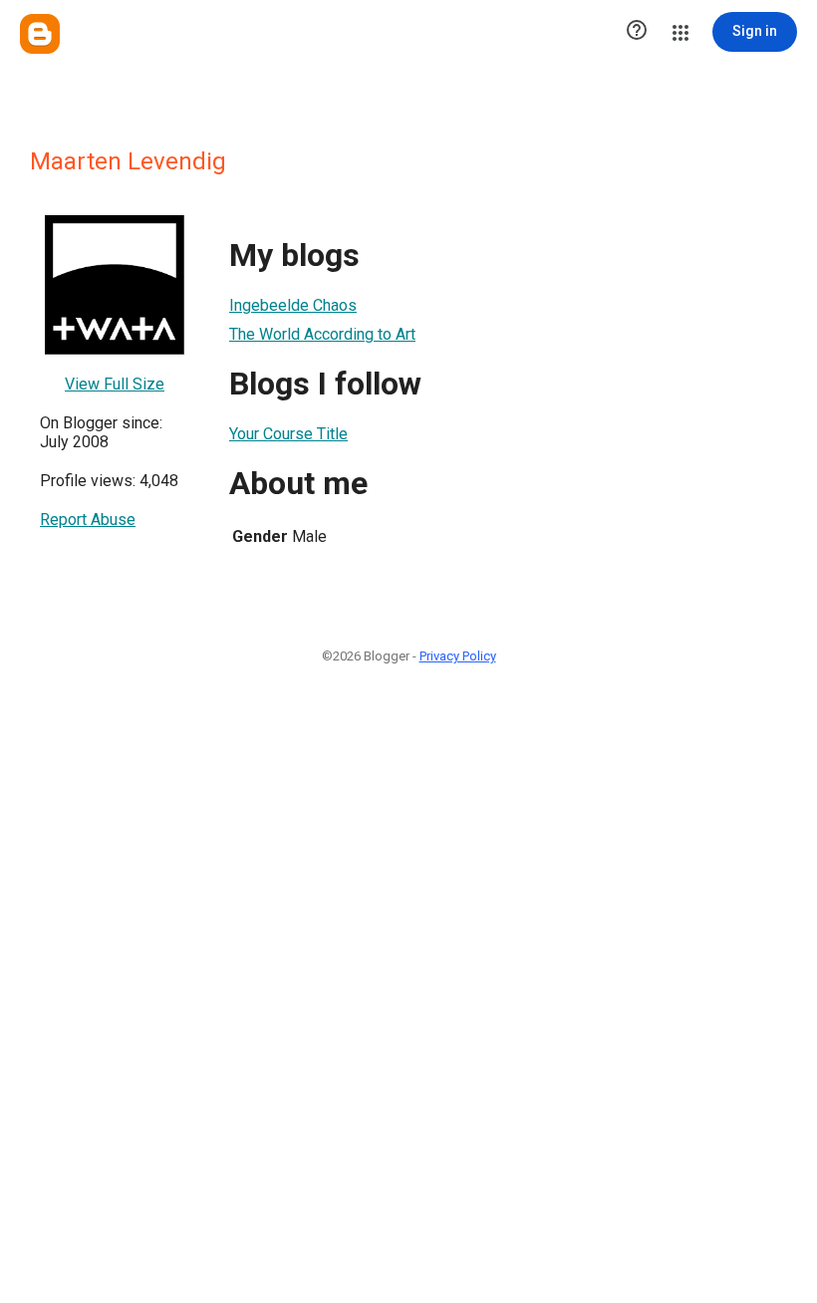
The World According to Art (322, 334)
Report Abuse (88, 519)
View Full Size (114, 384)
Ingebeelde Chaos (293, 305)
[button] (637, 32)
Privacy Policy (457, 656)
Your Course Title (288, 433)
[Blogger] (40, 34)
